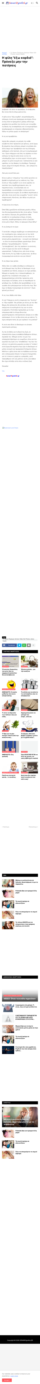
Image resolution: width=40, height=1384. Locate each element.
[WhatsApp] (24, 645)
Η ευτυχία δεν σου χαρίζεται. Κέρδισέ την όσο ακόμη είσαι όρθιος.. (25, 1048)
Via (3, 371)
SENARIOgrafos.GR (26, 1340)
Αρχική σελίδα (4, 53)
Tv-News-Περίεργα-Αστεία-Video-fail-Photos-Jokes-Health (23, 53)
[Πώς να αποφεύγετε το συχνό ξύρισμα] (8, 915)
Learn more (14, 1376)
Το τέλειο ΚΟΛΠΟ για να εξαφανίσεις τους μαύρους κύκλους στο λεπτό (25, 924)
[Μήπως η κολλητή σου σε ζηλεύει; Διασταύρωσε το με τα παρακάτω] (8, 883)
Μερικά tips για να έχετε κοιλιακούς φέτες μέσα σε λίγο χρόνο (26, 1027)
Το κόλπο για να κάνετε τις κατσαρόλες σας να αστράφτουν (29, 694)
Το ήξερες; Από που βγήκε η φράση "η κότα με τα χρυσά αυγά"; (29, 735)
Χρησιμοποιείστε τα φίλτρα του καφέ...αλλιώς (28, 714)
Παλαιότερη (33, 827)
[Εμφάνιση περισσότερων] (33, 645)
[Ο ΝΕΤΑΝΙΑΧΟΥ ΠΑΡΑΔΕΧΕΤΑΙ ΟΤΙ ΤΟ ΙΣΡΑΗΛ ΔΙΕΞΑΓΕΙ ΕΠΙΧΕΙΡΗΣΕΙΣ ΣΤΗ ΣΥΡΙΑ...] (8, 1019)
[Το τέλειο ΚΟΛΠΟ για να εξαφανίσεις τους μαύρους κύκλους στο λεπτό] (8, 925)
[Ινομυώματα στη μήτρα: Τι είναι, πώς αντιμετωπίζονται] (8, 1008)
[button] (3, 3)
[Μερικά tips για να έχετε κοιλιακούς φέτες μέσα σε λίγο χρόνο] (8, 1029)
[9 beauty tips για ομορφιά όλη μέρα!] (8, 894)
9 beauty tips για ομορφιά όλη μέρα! (26, 891)
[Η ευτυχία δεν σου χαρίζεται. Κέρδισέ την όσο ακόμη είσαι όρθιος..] (8, 1050)
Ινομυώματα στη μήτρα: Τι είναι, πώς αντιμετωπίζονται (26, 1006)
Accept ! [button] (7, 1380)
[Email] (29, 645)
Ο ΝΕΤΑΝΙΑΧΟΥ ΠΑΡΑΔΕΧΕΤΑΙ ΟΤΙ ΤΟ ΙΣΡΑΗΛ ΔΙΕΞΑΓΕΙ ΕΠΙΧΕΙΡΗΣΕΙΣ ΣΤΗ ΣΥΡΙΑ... (26, 1017)
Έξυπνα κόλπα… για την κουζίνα (28, 670)
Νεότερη (6, 827)
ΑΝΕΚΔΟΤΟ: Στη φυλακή (8, 755)
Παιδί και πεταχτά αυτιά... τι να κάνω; (9, 776)
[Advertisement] (20, 29)
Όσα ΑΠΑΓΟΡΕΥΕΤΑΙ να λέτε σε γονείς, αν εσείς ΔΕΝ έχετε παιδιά (29, 756)
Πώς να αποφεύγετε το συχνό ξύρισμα (26, 912)
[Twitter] (19, 645)
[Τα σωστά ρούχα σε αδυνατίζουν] (8, 904)
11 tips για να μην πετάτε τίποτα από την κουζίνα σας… (10, 735)
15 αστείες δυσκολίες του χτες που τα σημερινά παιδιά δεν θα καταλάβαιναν (10, 672)
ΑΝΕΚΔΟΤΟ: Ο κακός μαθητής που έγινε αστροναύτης (9, 694)
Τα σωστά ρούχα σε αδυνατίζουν (22, 902)
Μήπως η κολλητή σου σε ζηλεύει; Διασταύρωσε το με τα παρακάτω (26, 882)
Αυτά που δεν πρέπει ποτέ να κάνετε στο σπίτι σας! (28, 777)
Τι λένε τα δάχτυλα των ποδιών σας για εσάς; (9, 714)
